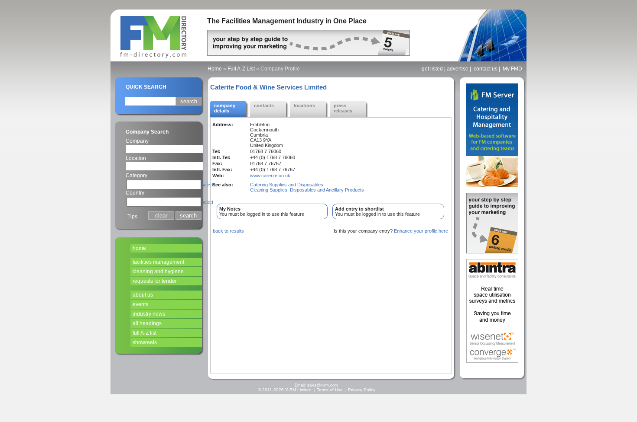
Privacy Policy (361, 389)
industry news (149, 314)
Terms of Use (330, 389)
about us (143, 295)
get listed (432, 69)
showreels (145, 342)
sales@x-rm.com (322, 385)
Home (215, 69)
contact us (485, 69)
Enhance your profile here (421, 230)
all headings (147, 323)
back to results (228, 230)
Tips (132, 217)
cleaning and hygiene (158, 272)
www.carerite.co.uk (270, 175)
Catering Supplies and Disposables (286, 184)
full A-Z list (144, 333)
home (139, 248)
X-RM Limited (298, 389)
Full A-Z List (241, 69)
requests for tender (155, 281)
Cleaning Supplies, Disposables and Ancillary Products (307, 189)
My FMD (512, 69)
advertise (457, 69)
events (140, 304)
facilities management (158, 262)
